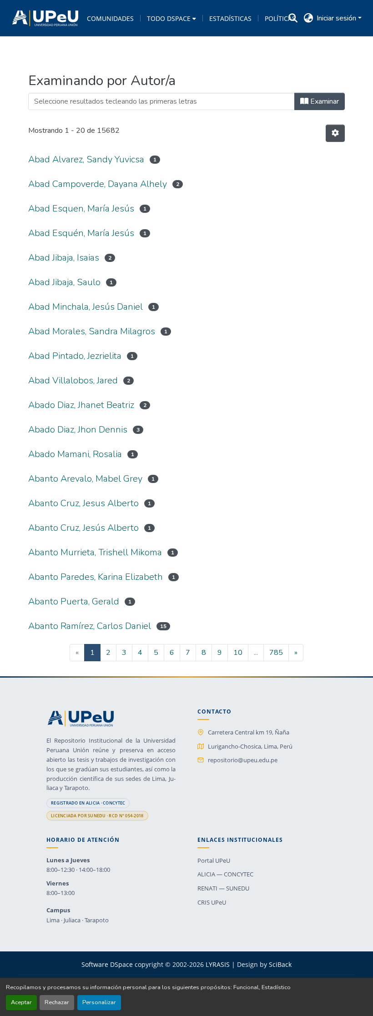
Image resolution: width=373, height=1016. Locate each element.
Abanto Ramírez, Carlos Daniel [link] (89, 626)
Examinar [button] (323, 101)
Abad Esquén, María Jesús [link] (81, 233)
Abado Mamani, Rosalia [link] (75, 454)
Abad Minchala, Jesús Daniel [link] (85, 307)
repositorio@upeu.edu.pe (242, 760)
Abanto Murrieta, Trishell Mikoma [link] (95, 552)
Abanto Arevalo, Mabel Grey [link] (85, 479)
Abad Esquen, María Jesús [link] (81, 208)
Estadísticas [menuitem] (230, 18)
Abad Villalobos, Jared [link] (73, 380)
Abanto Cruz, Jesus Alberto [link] (83, 503)
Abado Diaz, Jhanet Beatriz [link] (81, 405)
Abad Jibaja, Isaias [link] (63, 257)
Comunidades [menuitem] (110, 18)
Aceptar (21, 1002)
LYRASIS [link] (218, 964)
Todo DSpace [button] (169, 18)
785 (276, 653)
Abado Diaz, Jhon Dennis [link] (77, 429)
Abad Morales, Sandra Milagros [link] (91, 331)
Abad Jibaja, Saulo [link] (64, 282)
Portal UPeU (213, 860)
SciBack (280, 964)
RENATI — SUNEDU (223, 888)
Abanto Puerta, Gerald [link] (73, 601)
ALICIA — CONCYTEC (225, 874)
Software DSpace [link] (107, 964)
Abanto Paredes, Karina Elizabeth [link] (95, 577)
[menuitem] (171, 18)
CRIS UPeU (211, 902)
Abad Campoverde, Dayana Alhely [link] (97, 184)
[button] (45, 18)
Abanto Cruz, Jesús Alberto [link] (83, 528)
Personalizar (99, 1002)
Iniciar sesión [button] (337, 18)
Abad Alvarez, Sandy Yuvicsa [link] (86, 159)
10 (237, 653)
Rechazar (57, 1002)
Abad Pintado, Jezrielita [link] (74, 356)
